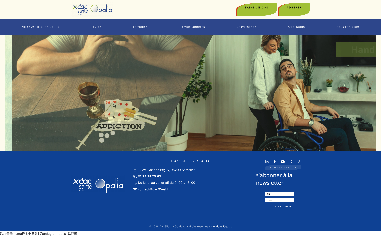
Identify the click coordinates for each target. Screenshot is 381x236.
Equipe (96, 27)
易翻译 (72, 234)
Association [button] (296, 27)
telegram (50, 234)
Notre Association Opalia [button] (40, 27)
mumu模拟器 (22, 234)
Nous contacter (347, 27)
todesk (62, 234)
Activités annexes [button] (192, 27)
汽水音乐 (6, 234)
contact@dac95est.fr (154, 189)
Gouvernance (246, 27)
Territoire (140, 27)
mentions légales (221, 226)
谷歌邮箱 (37, 234)
